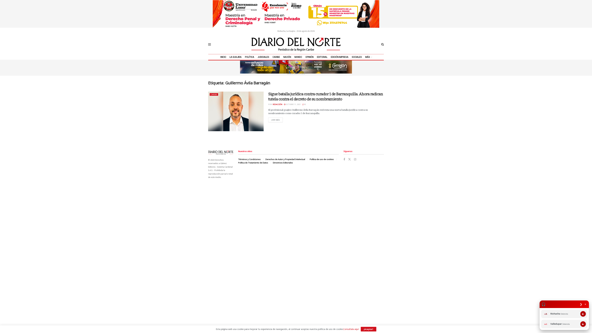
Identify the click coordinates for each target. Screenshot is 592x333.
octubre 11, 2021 (293, 104)
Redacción (277, 104)
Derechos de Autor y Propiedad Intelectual (285, 159)
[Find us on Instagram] (355, 159)
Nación (287, 57)
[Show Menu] (209, 44)
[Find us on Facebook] (344, 159)
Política (249, 57)
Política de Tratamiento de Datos (253, 162)
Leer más (277, 120)
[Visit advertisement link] (296, 14)
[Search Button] (382, 44)
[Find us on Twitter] (349, 159)
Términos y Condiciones (249, 159)
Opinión (309, 57)
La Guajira (236, 57)
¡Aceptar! (368, 329)
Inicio (223, 57)
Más (367, 57)
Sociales (357, 57)
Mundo (298, 57)
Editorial (322, 57)
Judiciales (263, 57)
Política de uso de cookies (322, 159)
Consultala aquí (351, 329)
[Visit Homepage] (296, 44)
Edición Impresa (339, 57)
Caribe (276, 57)
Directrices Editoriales (283, 162)
